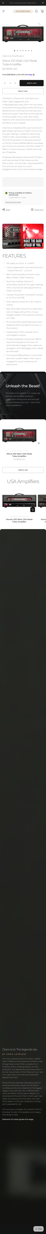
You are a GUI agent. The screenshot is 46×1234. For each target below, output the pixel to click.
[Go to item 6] (28, 50)
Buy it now (23, 91)
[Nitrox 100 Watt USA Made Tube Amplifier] (19, 435)
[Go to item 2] (17, 50)
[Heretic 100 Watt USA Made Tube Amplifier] (19, 500)
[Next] (42, 3)
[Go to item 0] (14, 50)
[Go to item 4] (23, 50)
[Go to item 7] (31, 50)
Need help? (39, 209)
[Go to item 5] (25, 50)
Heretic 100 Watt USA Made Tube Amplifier (19, 520)
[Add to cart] (32, 509)
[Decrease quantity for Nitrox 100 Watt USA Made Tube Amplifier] (4, 83)
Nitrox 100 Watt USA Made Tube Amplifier (19, 455)
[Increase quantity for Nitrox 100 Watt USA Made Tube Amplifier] (15, 83)
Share (8, 209)
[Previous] (3, 3)
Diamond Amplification (13, 56)
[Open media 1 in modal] (39, 23)
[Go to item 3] (20, 50)
